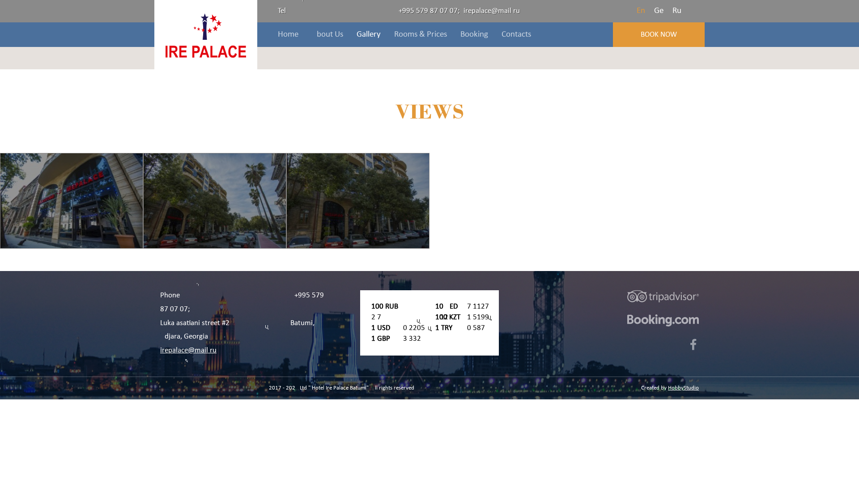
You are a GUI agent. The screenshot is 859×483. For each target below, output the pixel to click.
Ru (676, 11)
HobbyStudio (683, 388)
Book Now (659, 34)
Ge (658, 11)
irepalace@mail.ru (492, 11)
